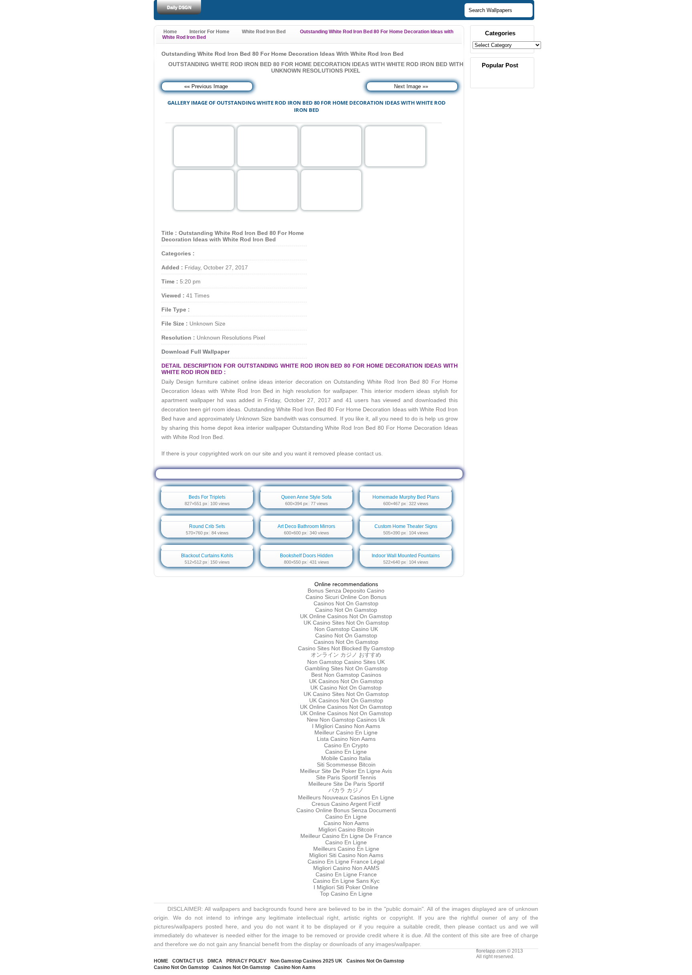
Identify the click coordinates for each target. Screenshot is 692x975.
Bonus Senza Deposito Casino (346, 590)
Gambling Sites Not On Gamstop (346, 668)
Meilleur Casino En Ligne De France (346, 836)
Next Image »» (411, 86)
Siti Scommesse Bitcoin (346, 764)
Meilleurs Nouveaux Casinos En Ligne (346, 797)
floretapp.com (491, 951)
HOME (161, 961)
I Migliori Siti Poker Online (346, 887)
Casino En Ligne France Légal (346, 861)
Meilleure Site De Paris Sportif (346, 784)
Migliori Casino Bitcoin (346, 829)
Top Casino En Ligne (346, 893)
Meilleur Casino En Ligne (346, 732)
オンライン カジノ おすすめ (346, 654)
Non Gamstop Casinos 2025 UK (306, 961)
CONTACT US (187, 961)
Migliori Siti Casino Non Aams (346, 855)
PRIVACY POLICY (246, 961)
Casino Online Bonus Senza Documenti (346, 810)
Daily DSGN (179, 7)
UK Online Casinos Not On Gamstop (346, 616)
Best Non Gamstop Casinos (346, 675)
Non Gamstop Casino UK (346, 629)
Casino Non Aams (346, 823)
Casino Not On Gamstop (346, 610)
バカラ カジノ (346, 790)
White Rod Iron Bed (264, 31)
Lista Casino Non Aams (346, 739)
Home (170, 31)
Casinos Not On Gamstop (346, 603)
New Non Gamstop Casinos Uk (346, 719)
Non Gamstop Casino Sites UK (346, 662)
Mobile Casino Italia (346, 758)
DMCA (214, 961)
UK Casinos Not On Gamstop (346, 681)
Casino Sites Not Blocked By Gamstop (346, 648)
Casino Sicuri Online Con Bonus (346, 597)
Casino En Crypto (346, 745)
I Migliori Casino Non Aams (346, 726)
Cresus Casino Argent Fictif (346, 804)
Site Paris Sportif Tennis (346, 777)
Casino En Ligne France (346, 874)
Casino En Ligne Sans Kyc (346, 881)
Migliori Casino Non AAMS (346, 868)
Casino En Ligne (346, 751)
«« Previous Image (206, 86)
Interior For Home (209, 31)
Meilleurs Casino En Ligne (346, 849)
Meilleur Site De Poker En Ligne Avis (346, 771)
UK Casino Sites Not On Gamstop (346, 622)
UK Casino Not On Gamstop (346, 687)
